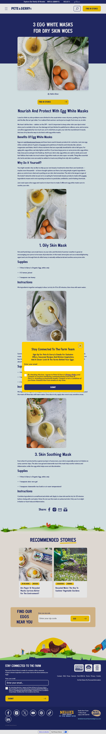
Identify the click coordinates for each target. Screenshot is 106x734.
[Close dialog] (80, 345)
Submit (53, 387)
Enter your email (30, 364)
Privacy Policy (71, 375)
